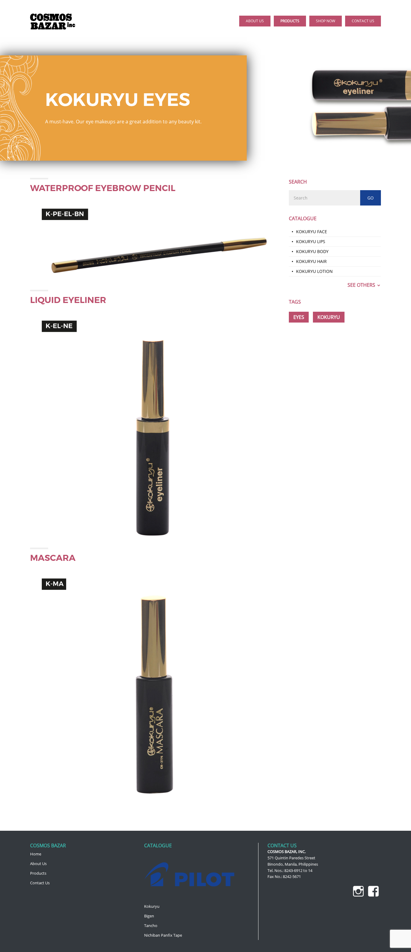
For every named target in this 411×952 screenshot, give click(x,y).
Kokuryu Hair (311, 261)
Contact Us (40, 883)
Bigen (149, 916)
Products (38, 873)
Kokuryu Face (311, 231)
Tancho (150, 925)
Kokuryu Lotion (314, 271)
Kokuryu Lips (310, 241)
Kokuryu (151, 906)
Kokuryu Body (312, 251)
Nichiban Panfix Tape (163, 935)
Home (35, 854)
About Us (38, 863)
